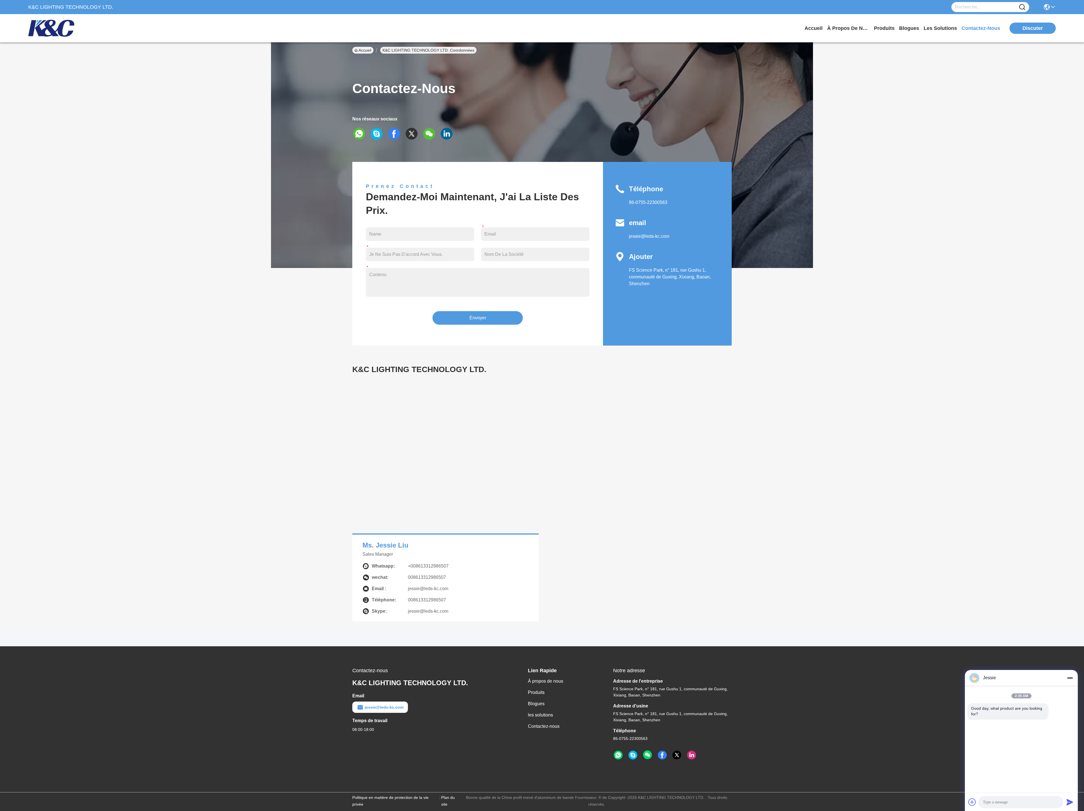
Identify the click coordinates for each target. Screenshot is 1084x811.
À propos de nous (848, 28)
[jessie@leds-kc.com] (633, 755)
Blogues (536, 703)
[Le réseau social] (448, 133)
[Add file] (972, 802)
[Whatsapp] (361, 133)
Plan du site (448, 800)
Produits (536, 692)
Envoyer (477, 317)
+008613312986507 (428, 566)
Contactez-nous (544, 726)
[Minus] (1069, 677)
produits (884, 28)
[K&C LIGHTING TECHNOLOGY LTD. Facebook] (662, 755)
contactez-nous (980, 28)
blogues (909, 28)
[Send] (1069, 802)
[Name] (1022, 7)
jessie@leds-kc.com (649, 236)
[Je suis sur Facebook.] (396, 133)
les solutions (940, 28)
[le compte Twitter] (413, 133)
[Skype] (378, 133)
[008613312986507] (618, 755)
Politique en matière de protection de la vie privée (390, 800)
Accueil (814, 28)
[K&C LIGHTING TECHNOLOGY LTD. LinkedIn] (692, 755)
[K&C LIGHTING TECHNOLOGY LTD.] (59, 28)
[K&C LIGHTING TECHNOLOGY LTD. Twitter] (677, 755)
